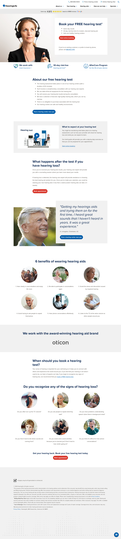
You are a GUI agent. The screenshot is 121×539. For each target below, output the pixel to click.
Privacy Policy (17, 509)
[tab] (59, 6)
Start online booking (67, 38)
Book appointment (40, 191)
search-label (118, 2)
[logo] (10, 5)
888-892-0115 (70, 49)
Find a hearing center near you (44, 112)
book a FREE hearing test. (65, 377)
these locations (96, 496)
